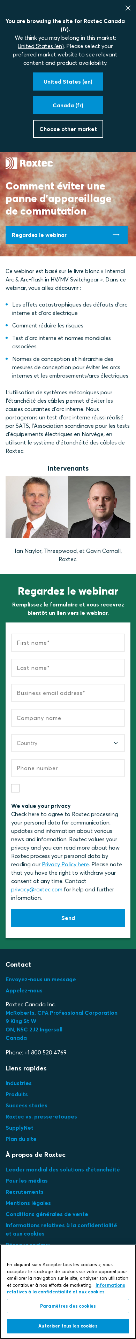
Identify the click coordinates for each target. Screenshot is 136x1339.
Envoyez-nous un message (41, 979)
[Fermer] (128, 8)
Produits (17, 1094)
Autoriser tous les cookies (67, 1326)
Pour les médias (27, 1180)
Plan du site (21, 1138)
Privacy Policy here (65, 864)
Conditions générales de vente (47, 1213)
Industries (19, 1082)
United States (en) (41, 45)
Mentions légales (28, 1202)
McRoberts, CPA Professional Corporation (62, 1012)
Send (68, 917)
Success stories (26, 1105)
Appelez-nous (24, 990)
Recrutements (25, 1191)
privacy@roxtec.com (36, 889)
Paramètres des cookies (68, 1306)
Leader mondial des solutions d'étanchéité (63, 1169)
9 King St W (21, 1020)
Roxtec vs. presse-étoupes (41, 1116)
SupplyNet (19, 1127)
